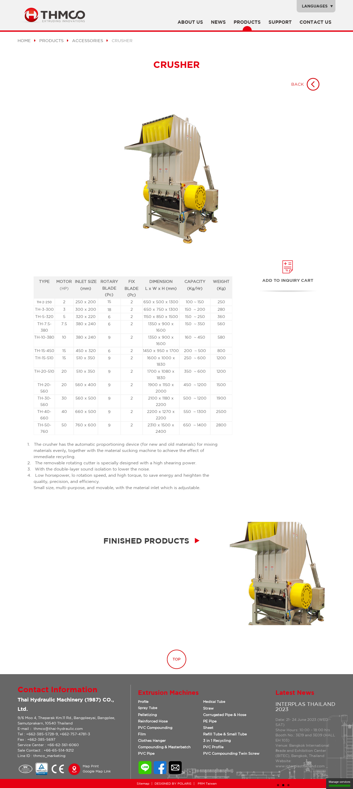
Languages (315, 6)
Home (24, 40)
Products (247, 22)
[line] (145, 772)
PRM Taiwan (207, 783)
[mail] (175, 772)
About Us (190, 22)
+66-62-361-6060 (63, 745)
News (218, 22)
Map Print (91, 766)
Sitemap (143, 783)
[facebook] (160, 772)
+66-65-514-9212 (59, 750)
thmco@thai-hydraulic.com (58, 729)
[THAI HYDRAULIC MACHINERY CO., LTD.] (55, 21)
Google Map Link (97, 771)
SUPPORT (280, 22)
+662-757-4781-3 (75, 734)
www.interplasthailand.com (300, 766)
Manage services (339, 781)
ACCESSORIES (87, 40)
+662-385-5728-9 (42, 734)
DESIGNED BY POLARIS (173, 783)
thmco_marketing (49, 756)
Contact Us (316, 22)
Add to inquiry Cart (287, 280)
